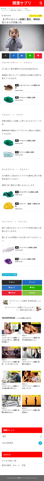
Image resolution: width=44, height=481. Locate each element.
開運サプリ (22, 3)
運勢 (4, 436)
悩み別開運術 (7, 443)
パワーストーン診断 (10, 274)
